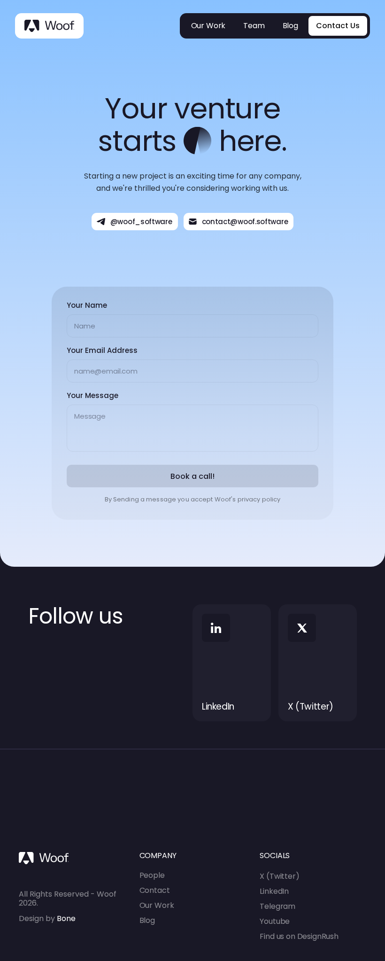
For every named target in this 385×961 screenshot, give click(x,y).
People (152, 875)
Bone (65, 918)
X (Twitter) (279, 876)
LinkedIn (274, 891)
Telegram (277, 906)
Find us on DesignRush (299, 936)
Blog (147, 920)
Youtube (275, 921)
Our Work (156, 905)
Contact (154, 890)
